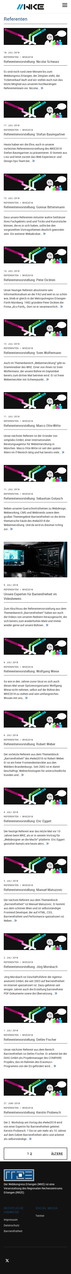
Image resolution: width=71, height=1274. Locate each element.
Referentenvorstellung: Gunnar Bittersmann (34, 207)
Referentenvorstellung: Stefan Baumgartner (34, 134)
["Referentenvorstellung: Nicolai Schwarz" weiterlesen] (41, 88)
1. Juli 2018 (11, 1030)
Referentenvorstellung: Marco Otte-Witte (32, 425)
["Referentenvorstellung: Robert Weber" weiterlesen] (22, 775)
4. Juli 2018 (11, 812)
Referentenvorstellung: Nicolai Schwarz (31, 61)
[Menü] (63, 5)
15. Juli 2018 (12, 198)
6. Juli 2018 (11, 662)
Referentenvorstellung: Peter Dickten (29, 280)
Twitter (40, 1216)
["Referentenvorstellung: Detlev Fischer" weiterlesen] (54, 1066)
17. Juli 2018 (12, 125)
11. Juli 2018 (12, 416)
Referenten (11, 57)
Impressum (11, 1219)
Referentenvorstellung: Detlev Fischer (30, 1039)
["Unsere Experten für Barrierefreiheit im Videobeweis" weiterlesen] (47, 625)
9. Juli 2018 (11, 584)
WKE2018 (27, 57)
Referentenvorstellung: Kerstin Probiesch (32, 1112)
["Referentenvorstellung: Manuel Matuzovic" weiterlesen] (15, 920)
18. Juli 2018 (12, 52)
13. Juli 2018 (12, 343)
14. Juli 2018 (12, 270)
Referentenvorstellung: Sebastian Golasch (33, 498)
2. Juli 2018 (11, 957)
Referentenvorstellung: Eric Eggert (27, 821)
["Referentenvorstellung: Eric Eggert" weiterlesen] (47, 843)
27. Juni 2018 (12, 1103)
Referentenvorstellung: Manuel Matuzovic (33, 890)
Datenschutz (11, 1225)
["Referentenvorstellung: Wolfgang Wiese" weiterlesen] (26, 698)
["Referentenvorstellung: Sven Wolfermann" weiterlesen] (47, 379)
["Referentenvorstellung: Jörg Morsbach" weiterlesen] (55, 993)
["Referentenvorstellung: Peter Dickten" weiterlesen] (61, 306)
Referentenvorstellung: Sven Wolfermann (32, 353)
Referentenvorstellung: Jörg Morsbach (31, 967)
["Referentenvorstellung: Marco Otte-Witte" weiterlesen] (63, 452)
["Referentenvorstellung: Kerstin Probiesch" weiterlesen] (30, 1139)
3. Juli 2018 (11, 880)
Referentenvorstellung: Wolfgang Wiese (31, 671)
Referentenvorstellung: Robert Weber (29, 744)
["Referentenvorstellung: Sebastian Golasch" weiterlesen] (11, 529)
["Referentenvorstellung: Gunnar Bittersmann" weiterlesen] (44, 233)
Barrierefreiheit (13, 1231)
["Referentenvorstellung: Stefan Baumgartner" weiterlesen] (33, 161)
